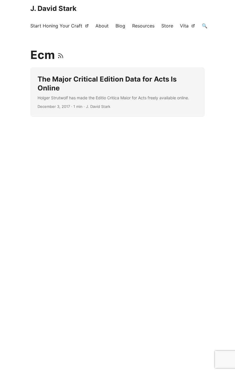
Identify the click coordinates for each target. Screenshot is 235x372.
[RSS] (60, 55)
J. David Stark (53, 8)
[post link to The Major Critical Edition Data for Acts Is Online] (117, 92)
